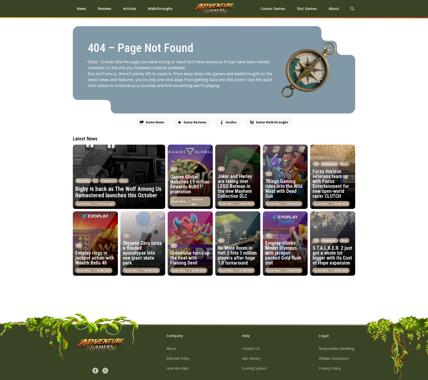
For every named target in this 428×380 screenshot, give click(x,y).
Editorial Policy (178, 358)
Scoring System (254, 368)
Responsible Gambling (336, 348)
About (171, 348)
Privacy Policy (330, 368)
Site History (251, 358)
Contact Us (251, 348)
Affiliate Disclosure (334, 358)
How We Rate (177, 368)
